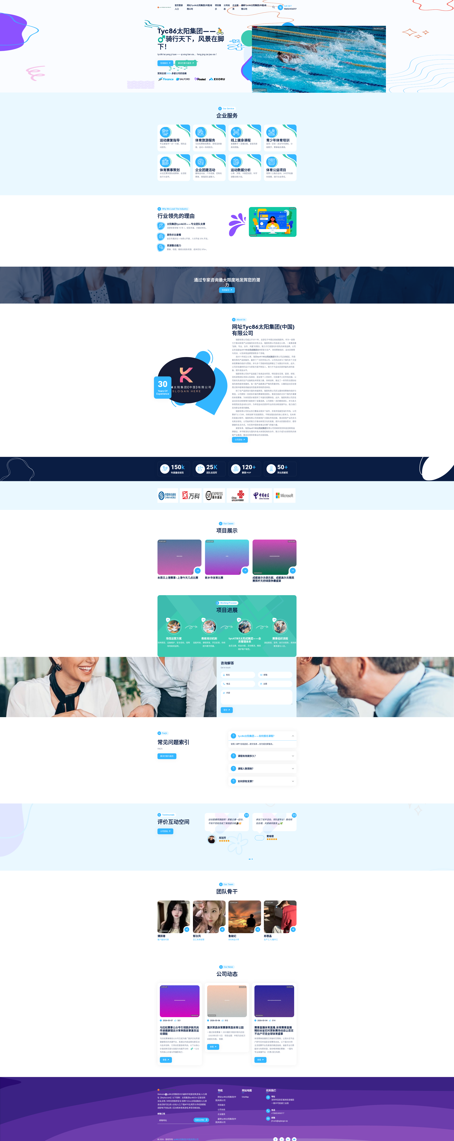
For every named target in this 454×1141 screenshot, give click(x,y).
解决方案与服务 (184, 63)
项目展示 (218, 7)
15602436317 (290, 9)
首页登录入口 (179, 7)
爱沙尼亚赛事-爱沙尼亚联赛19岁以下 (274, 542)
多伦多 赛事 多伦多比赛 (170, 577)
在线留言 (164, 63)
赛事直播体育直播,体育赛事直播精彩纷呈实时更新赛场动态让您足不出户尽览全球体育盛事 (273, 1030)
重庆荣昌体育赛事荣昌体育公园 (225, 1027)
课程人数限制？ (246, 768)
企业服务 (235, 7)
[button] (249, 859)
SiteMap (245, 1097)
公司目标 (238, 440)
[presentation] (160, 558)
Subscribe (200, 1120)
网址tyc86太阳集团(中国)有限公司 (199, 7)
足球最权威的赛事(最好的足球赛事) (225, 542)
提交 (225, 710)
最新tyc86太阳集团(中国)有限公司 (253, 7)
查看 (164, 1060)
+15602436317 (277, 1113)
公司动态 (227, 7)
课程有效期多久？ (247, 755)
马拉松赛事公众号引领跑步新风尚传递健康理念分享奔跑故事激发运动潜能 (179, 1030)
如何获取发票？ (246, 781)
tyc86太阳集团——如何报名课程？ (256, 735)
